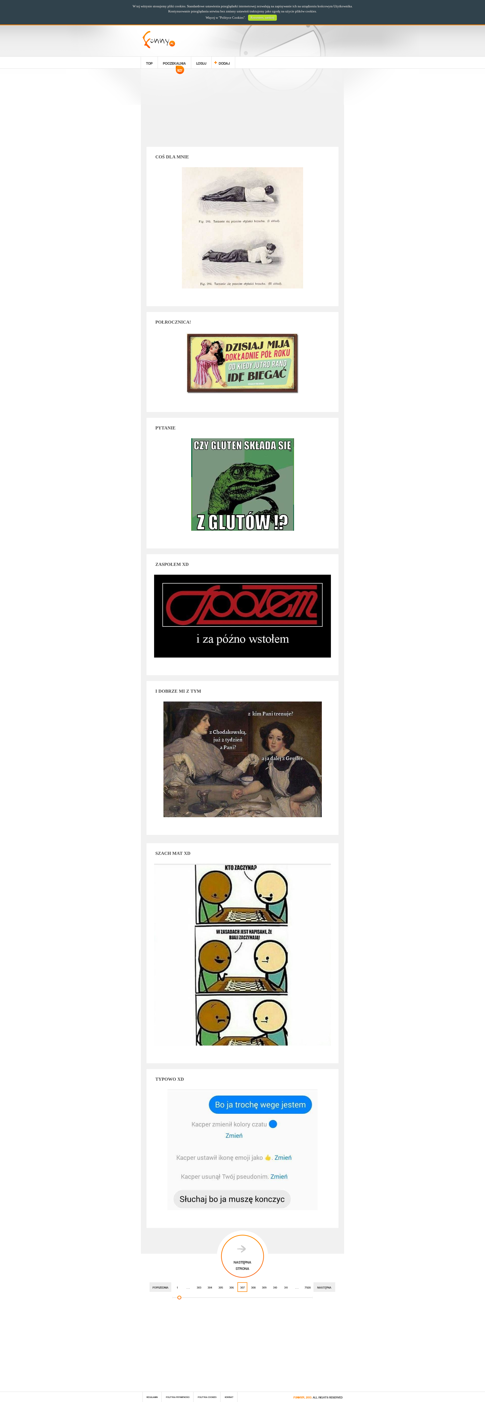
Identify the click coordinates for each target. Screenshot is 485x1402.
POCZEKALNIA (174, 63)
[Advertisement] (242, 108)
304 (210, 1287)
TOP (149, 62)
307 (242, 1287)
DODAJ (224, 62)
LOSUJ (201, 62)
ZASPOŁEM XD (172, 564)
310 (275, 1287)
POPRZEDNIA (160, 1287)
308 (253, 1287)
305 (221, 1287)
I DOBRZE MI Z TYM (178, 691)
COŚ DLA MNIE (172, 156)
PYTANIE (165, 427)
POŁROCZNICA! (173, 322)
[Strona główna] (158, 47)
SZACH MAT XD (172, 853)
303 (199, 1287)
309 (264, 1287)
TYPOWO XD (169, 1079)
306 (231, 1287)
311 (286, 1287)
